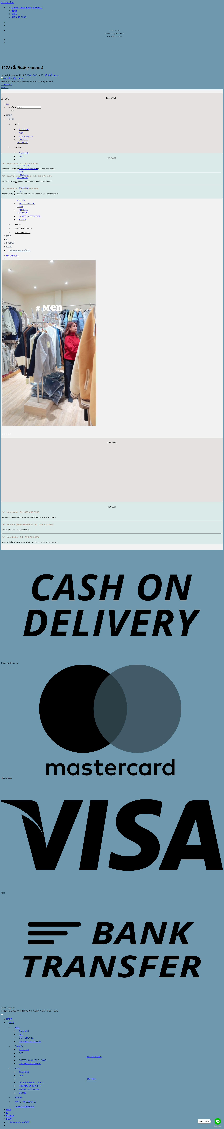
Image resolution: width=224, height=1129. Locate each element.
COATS (22, 129)
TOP (21, 133)
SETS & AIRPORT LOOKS (31, 1082)
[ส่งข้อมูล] (12, 110)
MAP (8, 235)
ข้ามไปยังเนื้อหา (7, 2)
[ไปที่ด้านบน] (2, 1014)
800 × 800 (32, 75)
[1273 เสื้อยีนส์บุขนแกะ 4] (12, 78)
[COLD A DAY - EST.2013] (5, 77)
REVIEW (10, 243)
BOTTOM (23, 136)
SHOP (11, 119)
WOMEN (18, 147)
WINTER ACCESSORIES (29, 216)
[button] (7, 104)
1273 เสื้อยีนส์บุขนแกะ (49, 75)
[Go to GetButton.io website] (218, 1126)
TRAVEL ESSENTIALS (22, 233)
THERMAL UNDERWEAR (22, 141)
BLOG (9, 246)
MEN (17, 124)
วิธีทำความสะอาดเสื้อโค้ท (19, 250)
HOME (9, 115)
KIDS (17, 182)
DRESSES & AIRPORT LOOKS (32, 1060)
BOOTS (22, 219)
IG (7, 239)
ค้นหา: (13, 107)
